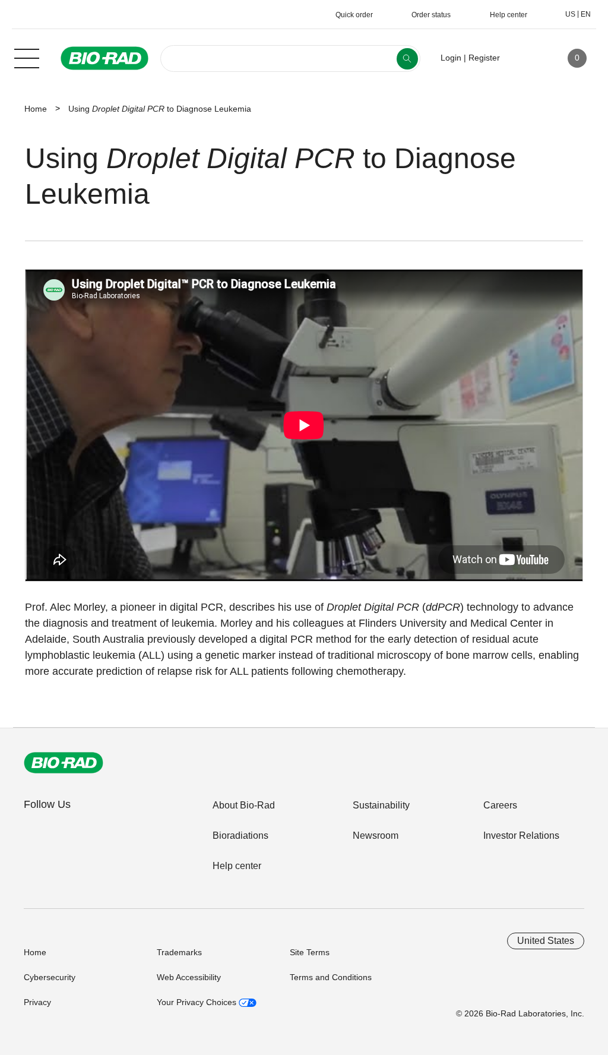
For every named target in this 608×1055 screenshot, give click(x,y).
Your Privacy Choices (198, 1002)
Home (35, 108)
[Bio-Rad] (63, 762)
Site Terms (310, 952)
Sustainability (381, 805)
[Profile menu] (526, 58)
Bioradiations (240, 835)
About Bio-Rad (244, 805)
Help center (237, 866)
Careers (500, 805)
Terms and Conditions (331, 977)
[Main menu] (27, 57)
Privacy (37, 1002)
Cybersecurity (49, 977)
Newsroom (375, 835)
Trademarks (179, 952)
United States (545, 941)
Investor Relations (521, 835)
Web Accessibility (189, 977)
